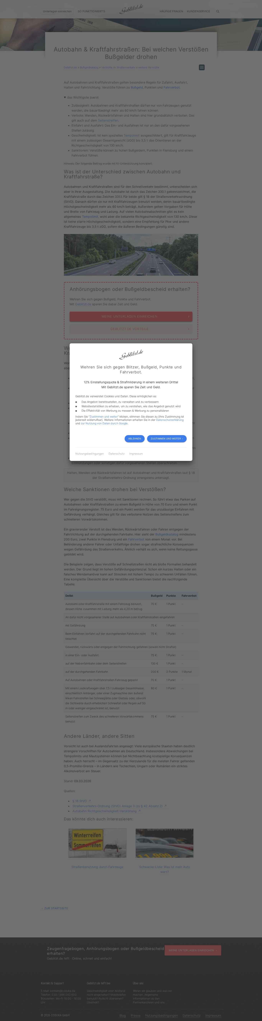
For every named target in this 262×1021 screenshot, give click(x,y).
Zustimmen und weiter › (167, 438)
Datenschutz (116, 453)
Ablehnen (134, 438)
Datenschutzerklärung (170, 420)
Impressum (136, 453)
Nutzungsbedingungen (89, 453)
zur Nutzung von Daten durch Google (104, 423)
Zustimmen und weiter (104, 416)
